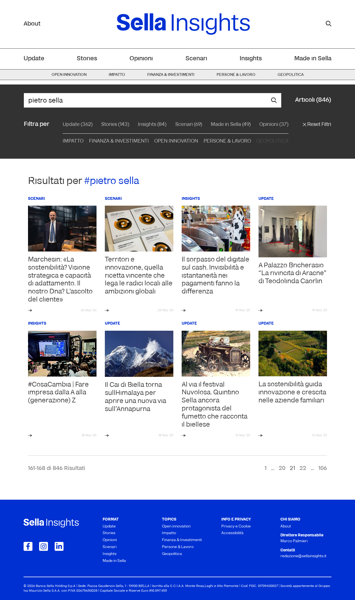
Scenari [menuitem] (196, 59)
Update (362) (78, 124)
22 (303, 468)
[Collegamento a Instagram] (43, 546)
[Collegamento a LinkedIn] (59, 546)
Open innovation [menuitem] (69, 75)
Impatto (73, 141)
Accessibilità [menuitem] (232, 533)
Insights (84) (152, 124)
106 (322, 468)
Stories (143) (115, 124)
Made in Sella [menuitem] (312, 59)
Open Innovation (176, 141)
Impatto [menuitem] (117, 75)
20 (282, 468)
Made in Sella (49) (231, 124)
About (32, 24)
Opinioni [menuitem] (141, 59)
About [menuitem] (285, 526)
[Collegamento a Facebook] (28, 546)
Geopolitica (272, 141)
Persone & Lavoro (227, 141)
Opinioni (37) (273, 124)
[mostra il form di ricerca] (328, 24)
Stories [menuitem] (87, 59)
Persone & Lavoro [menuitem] (236, 75)
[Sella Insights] (183, 24)
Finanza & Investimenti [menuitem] (170, 75)
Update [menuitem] (34, 59)
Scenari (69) (188, 124)
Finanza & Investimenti (119, 141)
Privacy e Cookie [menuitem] (236, 526)
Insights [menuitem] (251, 59)
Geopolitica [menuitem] (291, 75)
